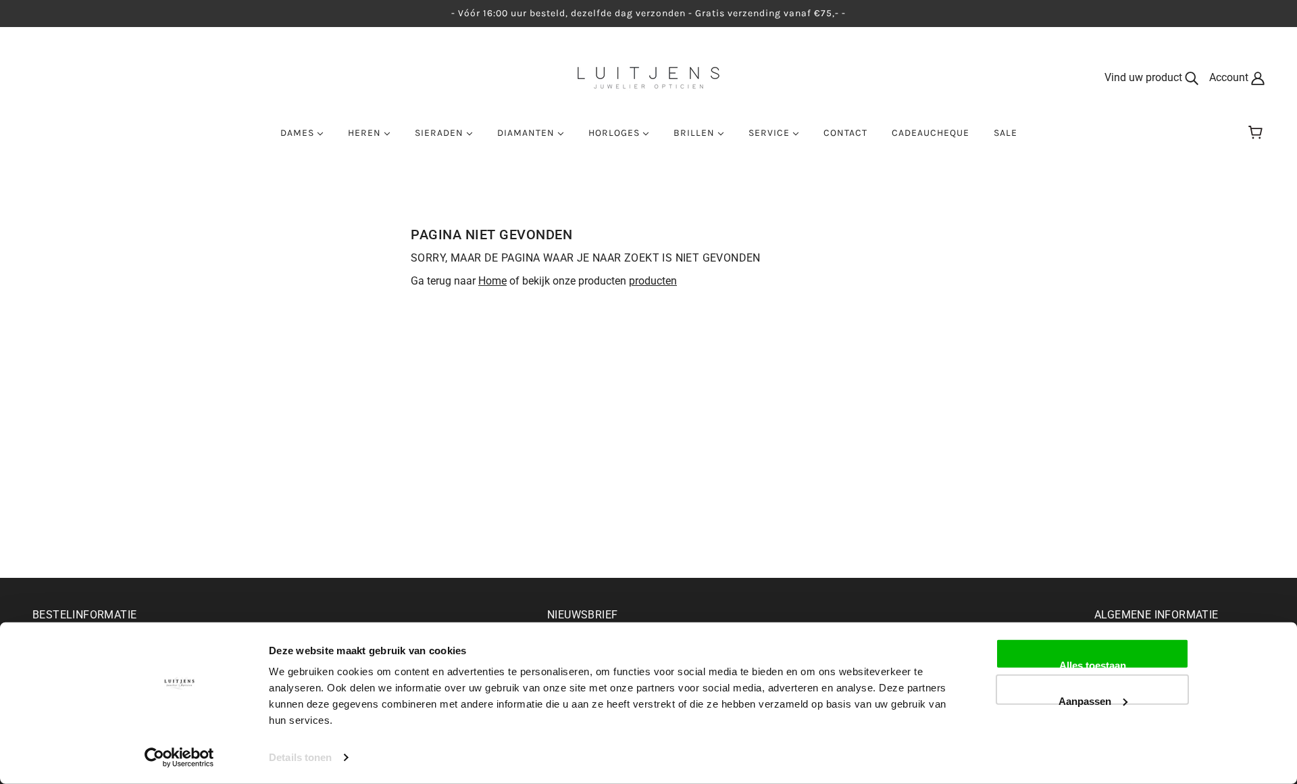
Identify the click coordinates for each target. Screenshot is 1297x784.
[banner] (648, 76)
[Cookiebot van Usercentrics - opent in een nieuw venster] (179, 758)
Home (492, 280)
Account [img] (1230, 77)
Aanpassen (1085, 699)
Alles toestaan (1092, 664)
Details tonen (300, 757)
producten (653, 280)
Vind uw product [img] (1144, 77)
